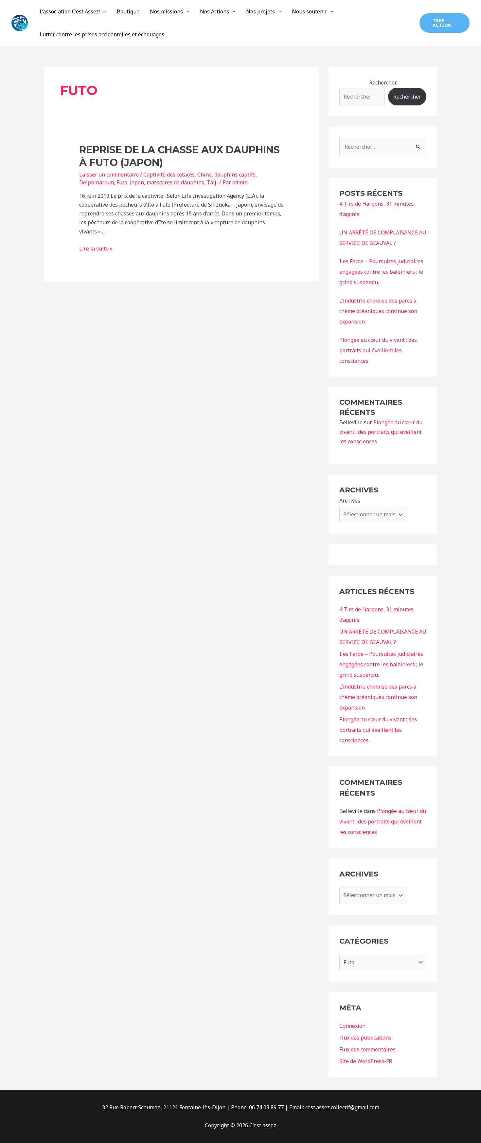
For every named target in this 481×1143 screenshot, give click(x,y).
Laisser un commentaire (109, 174)
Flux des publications (365, 1037)
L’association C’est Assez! (70, 11)
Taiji (212, 182)
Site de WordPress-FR (365, 1061)
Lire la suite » (96, 248)
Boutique (128, 11)
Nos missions (166, 11)
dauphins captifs (235, 174)
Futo (121, 182)
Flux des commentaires (367, 1049)
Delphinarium (96, 182)
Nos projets (260, 11)
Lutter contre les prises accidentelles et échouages (102, 34)
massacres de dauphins (175, 182)
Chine (204, 174)
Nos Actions (214, 11)
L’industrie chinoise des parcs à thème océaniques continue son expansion (378, 311)
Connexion (352, 1025)
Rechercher (383, 82)
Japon (137, 182)
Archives (349, 500)
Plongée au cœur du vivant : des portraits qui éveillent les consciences (378, 350)
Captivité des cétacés (169, 174)
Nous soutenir (309, 11)
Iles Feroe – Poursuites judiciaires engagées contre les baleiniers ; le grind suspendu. (381, 272)
